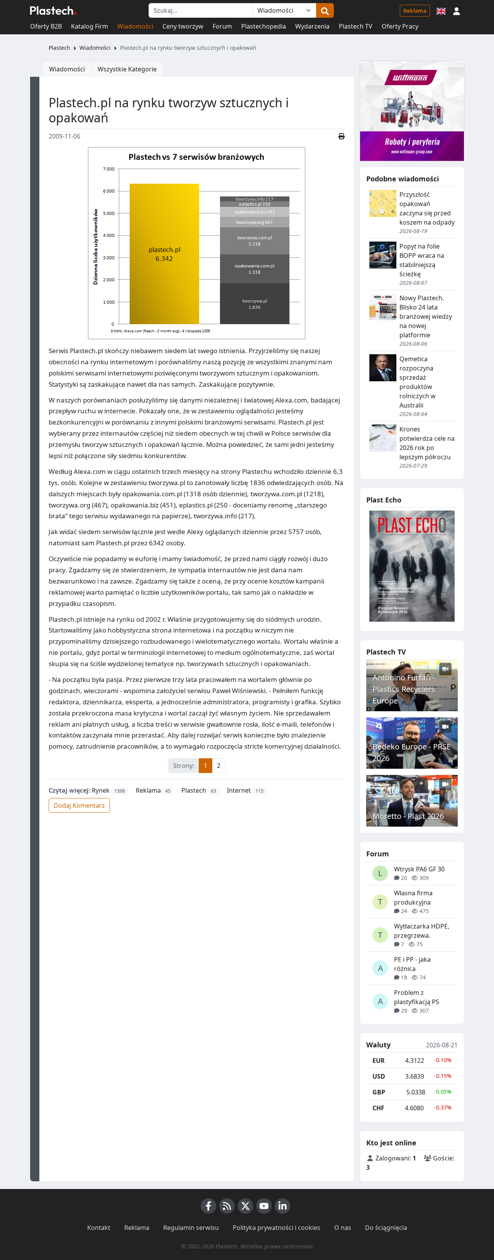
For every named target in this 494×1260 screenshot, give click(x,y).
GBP (378, 1092)
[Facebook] (208, 1206)
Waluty (378, 1045)
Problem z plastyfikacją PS (416, 997)
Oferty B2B (46, 26)
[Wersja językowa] (441, 10)
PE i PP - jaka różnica (412, 964)
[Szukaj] (325, 10)
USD (378, 1076)
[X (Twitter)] (245, 1206)
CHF (378, 1108)
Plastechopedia (263, 26)
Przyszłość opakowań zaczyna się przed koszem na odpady (427, 208)
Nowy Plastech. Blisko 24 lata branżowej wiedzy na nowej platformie (425, 316)
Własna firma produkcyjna (413, 898)
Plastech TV (355, 26)
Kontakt (98, 1227)
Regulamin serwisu (191, 1227)
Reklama (414, 10)
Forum (222, 26)
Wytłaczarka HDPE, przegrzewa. (421, 931)
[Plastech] (53, 10)
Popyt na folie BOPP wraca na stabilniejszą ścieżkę (421, 260)
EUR (378, 1060)
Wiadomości (135, 26)
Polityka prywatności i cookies (276, 1227)
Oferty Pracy (400, 26)
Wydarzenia (312, 26)
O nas (342, 1227)
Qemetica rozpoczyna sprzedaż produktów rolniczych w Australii (417, 382)
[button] (456, 10)
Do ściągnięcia (386, 1227)
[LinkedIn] (282, 1206)
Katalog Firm (89, 26)
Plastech (59, 47)
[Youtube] (264, 1206)
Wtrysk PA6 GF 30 (419, 869)
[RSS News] (227, 1206)
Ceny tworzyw (182, 26)
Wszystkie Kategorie (127, 69)
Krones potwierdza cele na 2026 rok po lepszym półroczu (427, 443)
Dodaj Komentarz (79, 805)
